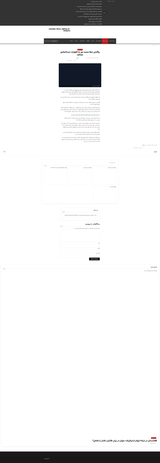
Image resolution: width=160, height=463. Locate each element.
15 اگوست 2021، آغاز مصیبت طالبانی (95, 19)
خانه (158, 45)
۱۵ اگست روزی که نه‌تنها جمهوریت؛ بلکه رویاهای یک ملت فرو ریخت (90, 16)
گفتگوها (88, 41)
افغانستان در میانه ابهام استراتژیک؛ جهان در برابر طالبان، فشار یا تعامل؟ (89, 11)
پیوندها (71, 41)
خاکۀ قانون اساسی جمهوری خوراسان (95, 21)
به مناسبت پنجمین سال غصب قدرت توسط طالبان (93, 14)
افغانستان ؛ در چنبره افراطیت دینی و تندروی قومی (93, 24)
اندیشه (93, 41)
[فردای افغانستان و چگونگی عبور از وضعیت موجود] (104, 194)
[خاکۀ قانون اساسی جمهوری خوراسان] (55, 175)
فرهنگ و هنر (98, 41)
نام (99, 243)
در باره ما (76, 41)
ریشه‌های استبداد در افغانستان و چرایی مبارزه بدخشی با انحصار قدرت (89, 6)
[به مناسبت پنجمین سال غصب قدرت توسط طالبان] (80, 175)
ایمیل (99, 248)
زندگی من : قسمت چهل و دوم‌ (96, 1)
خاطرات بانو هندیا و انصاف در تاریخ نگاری (94, 4)
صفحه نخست (111, 41)
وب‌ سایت (98, 253)
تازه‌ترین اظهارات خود (76, 90)
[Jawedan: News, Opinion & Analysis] (57, 32)
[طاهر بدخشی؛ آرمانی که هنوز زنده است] (104, 175)
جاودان (74, 60)
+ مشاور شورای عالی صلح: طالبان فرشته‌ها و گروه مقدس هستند (85, 115)
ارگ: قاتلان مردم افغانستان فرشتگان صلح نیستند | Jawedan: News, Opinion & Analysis (79, 215)
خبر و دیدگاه (105, 41)
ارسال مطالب (82, 41)
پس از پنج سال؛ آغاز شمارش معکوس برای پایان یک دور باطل (91, 9)
